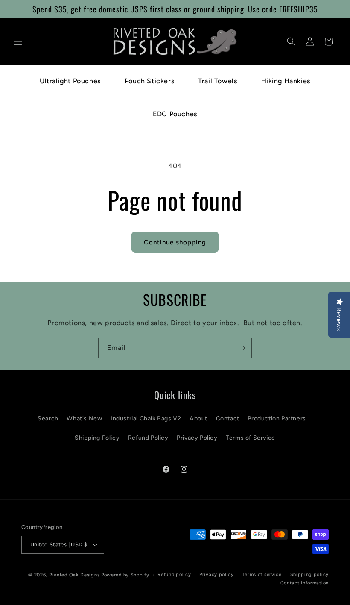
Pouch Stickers (149, 81)
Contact (227, 418)
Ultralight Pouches (70, 81)
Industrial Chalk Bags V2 (146, 418)
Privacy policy (216, 574)
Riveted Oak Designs (74, 575)
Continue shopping (175, 242)
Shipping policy (309, 574)
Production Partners (277, 418)
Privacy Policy (197, 437)
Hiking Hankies (285, 81)
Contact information (304, 583)
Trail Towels (217, 81)
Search (48, 418)
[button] (18, 41)
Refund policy (174, 574)
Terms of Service (250, 437)
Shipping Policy (97, 437)
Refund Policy (148, 437)
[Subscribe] (242, 348)
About (198, 418)
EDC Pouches (175, 114)
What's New (84, 418)
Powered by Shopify (125, 575)
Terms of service (262, 574)
